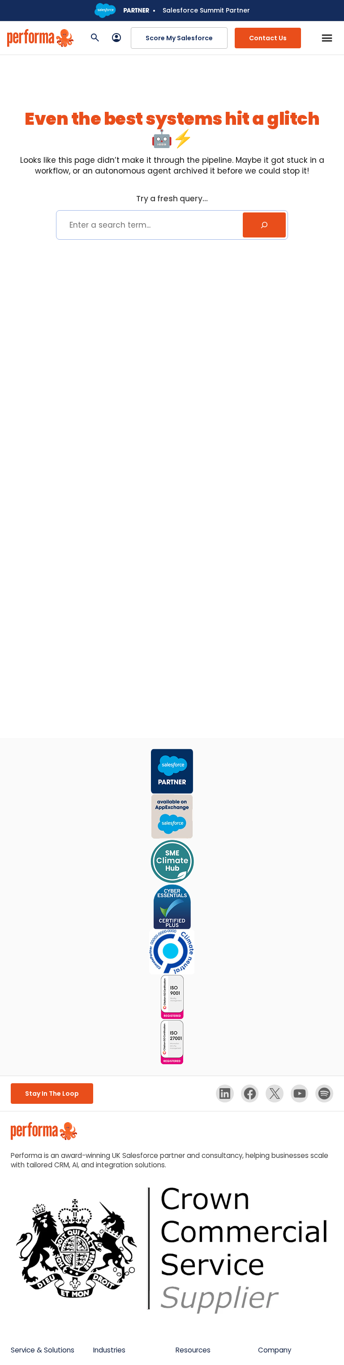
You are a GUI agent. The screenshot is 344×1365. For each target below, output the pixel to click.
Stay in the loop (52, 1093)
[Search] (264, 224)
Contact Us (268, 38)
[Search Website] (95, 38)
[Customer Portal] (116, 38)
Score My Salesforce (179, 38)
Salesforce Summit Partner (206, 10)
